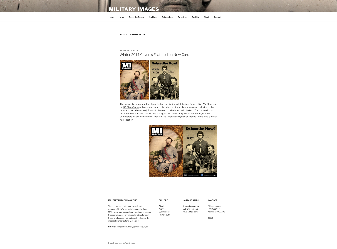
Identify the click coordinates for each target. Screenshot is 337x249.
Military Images (134, 9)
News (121, 17)
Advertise (182, 17)
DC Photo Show (131, 107)
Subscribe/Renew (136, 17)
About (206, 17)
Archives (153, 17)
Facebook (123, 227)
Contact (217, 17)
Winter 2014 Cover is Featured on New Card (154, 55)
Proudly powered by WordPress (121, 243)
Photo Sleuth (164, 215)
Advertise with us (190, 209)
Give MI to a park (190, 212)
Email (210, 217)
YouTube (144, 227)
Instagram (132, 227)
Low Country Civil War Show (198, 104)
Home (111, 17)
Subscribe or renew (191, 206)
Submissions (167, 17)
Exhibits (195, 17)
